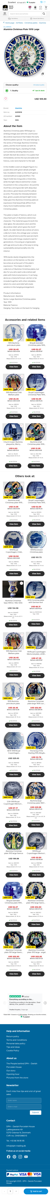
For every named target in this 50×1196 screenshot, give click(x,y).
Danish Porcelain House (11, 7)
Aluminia (18, 108)
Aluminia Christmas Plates (4, 22)
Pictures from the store (17, 1078)
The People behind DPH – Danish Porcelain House (21, 1065)
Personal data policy (15, 1044)
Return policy (12, 1036)
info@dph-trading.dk (16, 1146)
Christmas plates (31, 23)
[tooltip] (13, 344)
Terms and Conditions (16, 1040)
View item (13, 367)
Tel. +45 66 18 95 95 (15, 1141)
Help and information (18, 1031)
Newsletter (12, 1085)
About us (11, 1058)
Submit (35, 1112)
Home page (9, 23)
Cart (46, 9)
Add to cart (37, 1191)
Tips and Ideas (13, 1047)
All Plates (19, 23)
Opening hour (12, 1074)
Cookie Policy (12, 1051)
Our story (10, 1071)
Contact (10, 1121)
